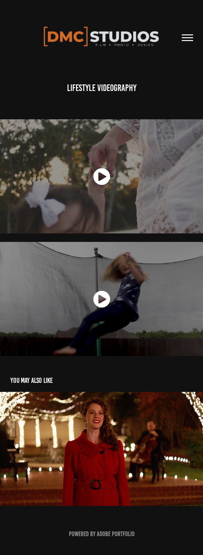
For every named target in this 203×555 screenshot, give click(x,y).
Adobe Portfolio (116, 534)
